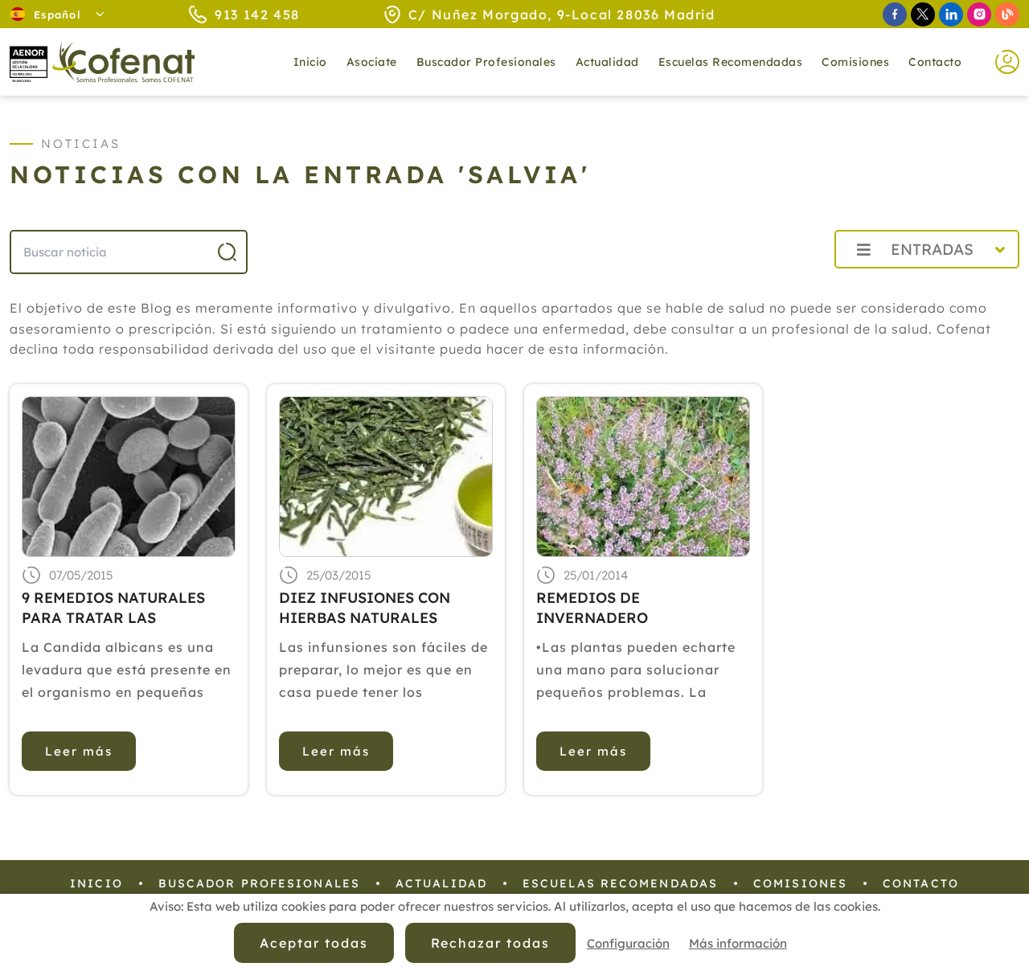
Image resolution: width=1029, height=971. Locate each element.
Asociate (371, 62)
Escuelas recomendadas (730, 62)
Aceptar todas (313, 943)
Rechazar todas (490, 943)
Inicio (310, 62)
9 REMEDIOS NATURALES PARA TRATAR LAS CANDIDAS (113, 608)
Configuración (628, 943)
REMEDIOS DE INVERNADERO (592, 607)
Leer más (79, 751)
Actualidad (441, 883)
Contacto (934, 62)
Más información (738, 943)
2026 (783, 285)
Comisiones (855, 62)
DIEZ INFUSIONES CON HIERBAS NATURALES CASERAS (364, 608)
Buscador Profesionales (486, 62)
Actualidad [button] (607, 62)
